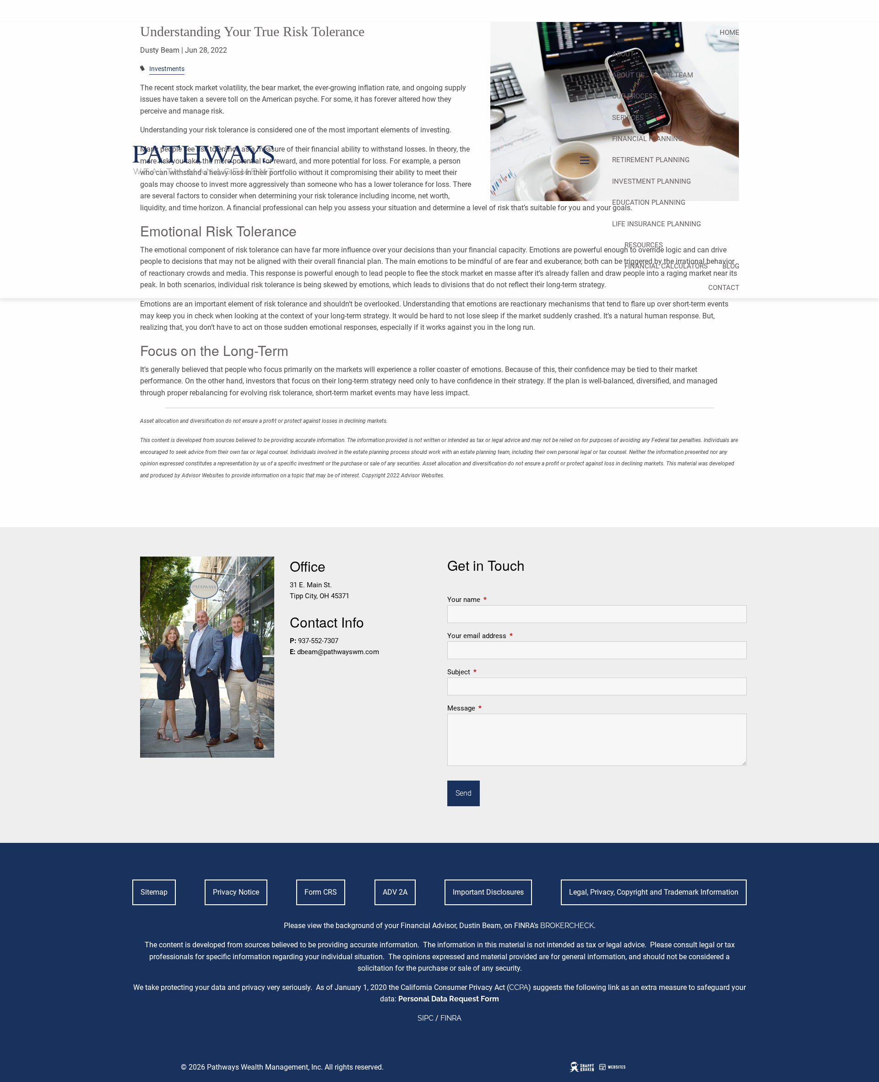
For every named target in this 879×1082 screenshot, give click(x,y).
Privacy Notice (236, 892)
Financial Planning (647, 139)
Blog (730, 266)
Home (729, 32)
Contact (723, 288)
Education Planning (648, 202)
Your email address (509, 636)
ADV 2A (395, 892)
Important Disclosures (488, 892)
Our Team (676, 75)
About (623, 54)
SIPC (426, 1018)
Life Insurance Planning (656, 224)
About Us (628, 75)
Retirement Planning (650, 160)
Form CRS (320, 892)
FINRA (450, 1018)
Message (494, 708)
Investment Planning (651, 181)
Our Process (634, 96)
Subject (491, 672)
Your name (496, 600)
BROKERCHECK (567, 925)
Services (628, 118)
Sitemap (154, 892)
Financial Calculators (666, 266)
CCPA (518, 987)
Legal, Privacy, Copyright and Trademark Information (653, 892)
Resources (643, 245)
